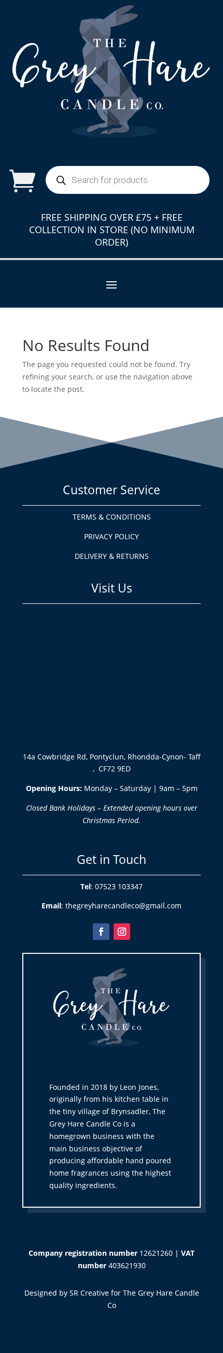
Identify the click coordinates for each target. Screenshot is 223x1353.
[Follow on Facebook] (101, 931)
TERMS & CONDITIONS (112, 517)
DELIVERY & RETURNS (112, 556)
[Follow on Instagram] (122, 931)
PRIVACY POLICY (111, 536)
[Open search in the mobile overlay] (127, 180)
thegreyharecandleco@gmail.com (123, 905)
